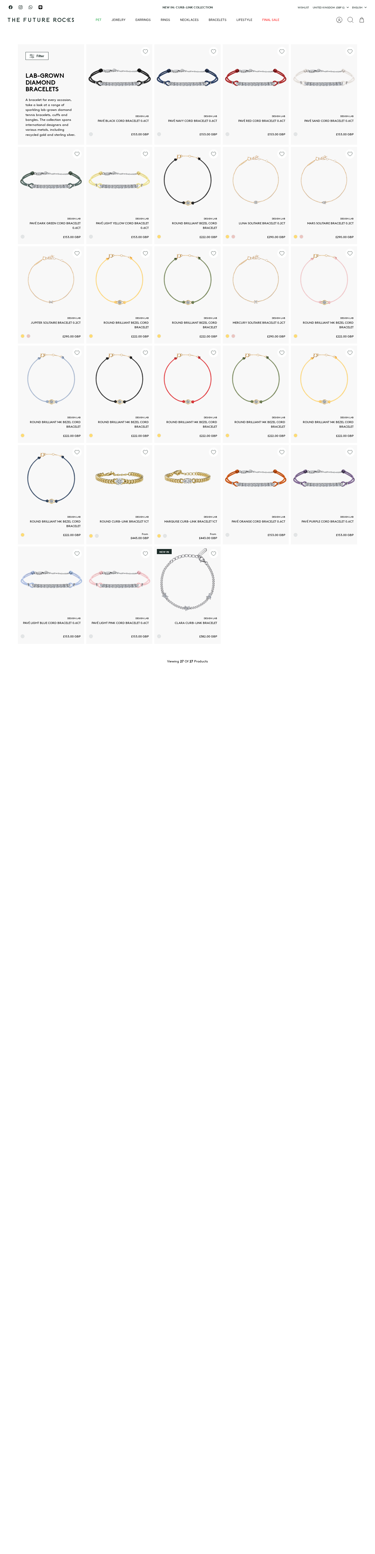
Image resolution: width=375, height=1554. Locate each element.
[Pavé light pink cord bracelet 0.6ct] (119, 579)
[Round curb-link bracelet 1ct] (119, 478)
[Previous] (129, 7)
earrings (143, 20)
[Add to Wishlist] (145, 51)
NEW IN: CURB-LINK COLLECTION (187, 7)
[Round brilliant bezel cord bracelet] (187, 180)
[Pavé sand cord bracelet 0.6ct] (324, 77)
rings (165, 20)
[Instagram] (21, 7)
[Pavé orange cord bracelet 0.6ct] (256, 478)
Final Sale (270, 20)
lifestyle (244, 20)
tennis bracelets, (38, 115)
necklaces (189, 20)
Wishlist (303, 7)
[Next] (246, 7)
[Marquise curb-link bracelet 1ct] (187, 478)
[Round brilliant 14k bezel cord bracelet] (324, 279)
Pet (99, 20)
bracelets (218, 20)
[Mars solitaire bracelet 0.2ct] (324, 180)
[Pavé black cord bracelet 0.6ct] (119, 77)
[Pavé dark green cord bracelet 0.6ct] (51, 180)
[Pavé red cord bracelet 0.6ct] (256, 77)
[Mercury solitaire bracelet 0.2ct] (256, 279)
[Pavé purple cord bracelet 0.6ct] (324, 478)
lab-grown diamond (56, 110)
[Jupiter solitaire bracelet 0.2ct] (51, 279)
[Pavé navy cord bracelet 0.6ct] (187, 77)
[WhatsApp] (30, 7)
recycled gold (36, 135)
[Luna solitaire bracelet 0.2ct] (256, 180)
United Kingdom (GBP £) (329, 7)
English (357, 7)
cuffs (56, 115)
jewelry (118, 20)
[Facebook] (11, 7)
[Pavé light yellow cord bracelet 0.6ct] (119, 180)
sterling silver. (64, 135)
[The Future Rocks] (41, 19)
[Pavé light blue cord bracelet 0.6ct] (51, 579)
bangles (32, 119)
